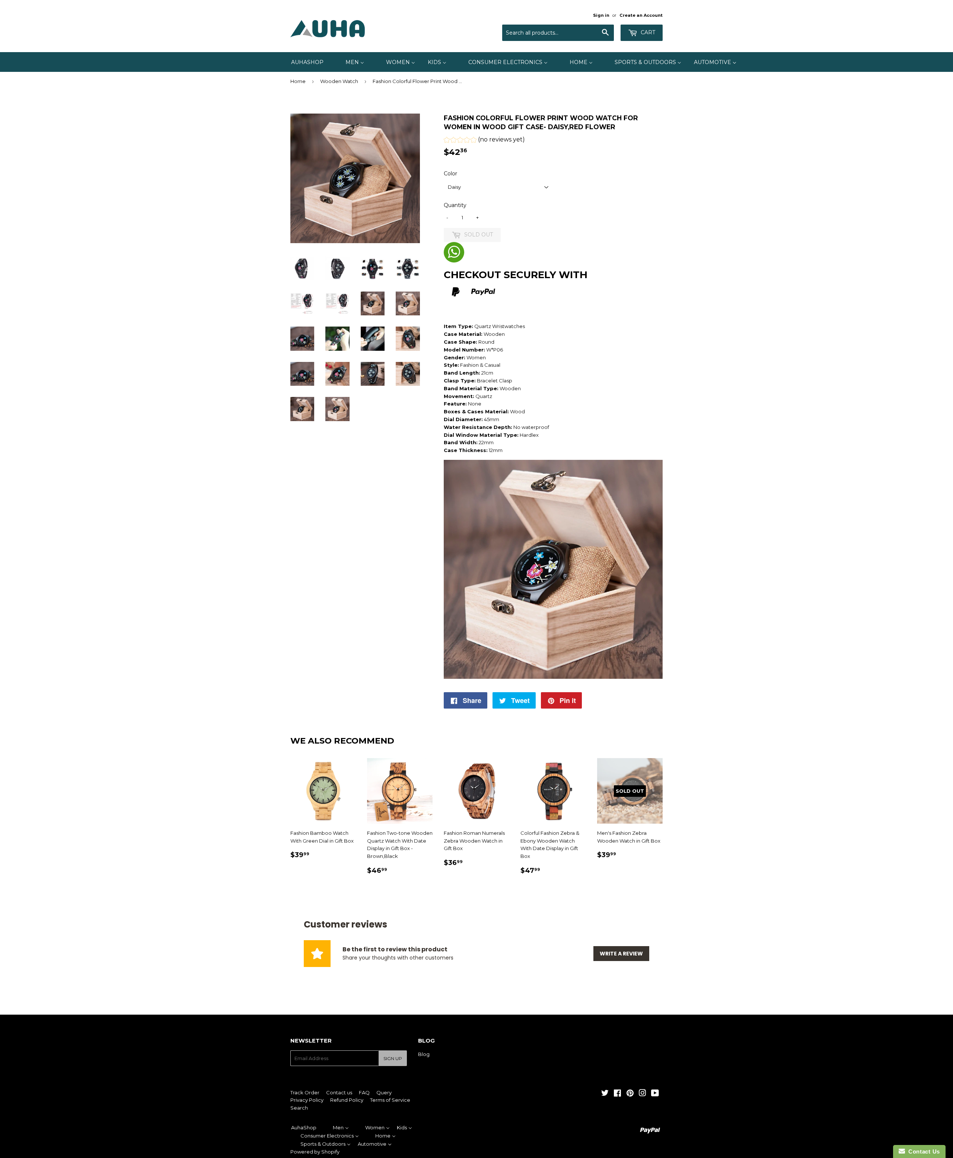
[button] (484, 140)
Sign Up (392, 1058)
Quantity (455, 205)
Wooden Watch (339, 81)
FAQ (364, 1092)
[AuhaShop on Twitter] (605, 1094)
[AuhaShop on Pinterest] (630, 1094)
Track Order (304, 1092)
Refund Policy (346, 1100)
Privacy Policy (306, 1100)
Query (384, 1092)
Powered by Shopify (315, 1152)
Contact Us (922, 1151)
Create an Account (641, 15)
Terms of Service (390, 1100)
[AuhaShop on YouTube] (655, 1094)
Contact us (339, 1092)
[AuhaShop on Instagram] (642, 1094)
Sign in (601, 15)
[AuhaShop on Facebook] (617, 1094)
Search (299, 1108)
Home (298, 81)
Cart (647, 32)
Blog (424, 1054)
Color (450, 173)
